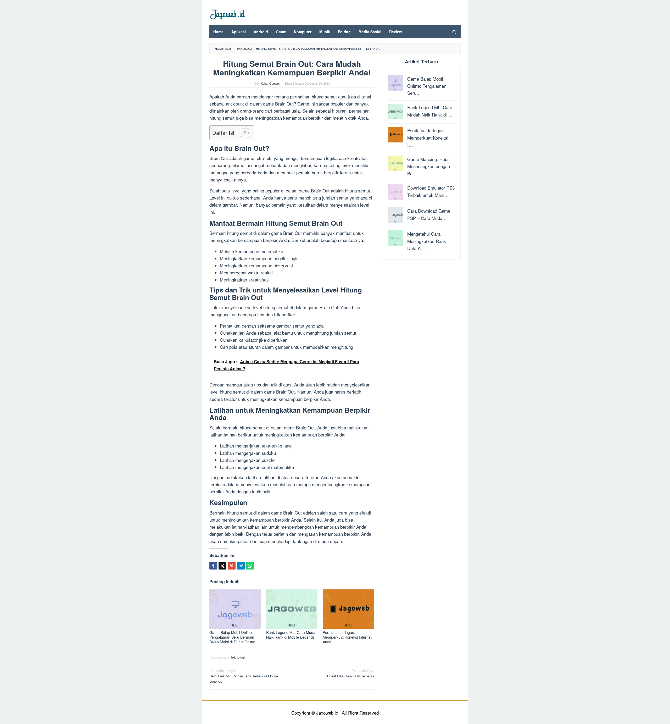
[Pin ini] (232, 566)
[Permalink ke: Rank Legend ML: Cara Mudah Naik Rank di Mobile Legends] (292, 608)
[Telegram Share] (241, 566)
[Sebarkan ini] (213, 566)
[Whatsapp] (250, 566)
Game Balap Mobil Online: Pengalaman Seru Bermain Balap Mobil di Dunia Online (232, 637)
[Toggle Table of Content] (243, 132)
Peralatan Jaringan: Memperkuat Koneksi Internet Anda (347, 637)
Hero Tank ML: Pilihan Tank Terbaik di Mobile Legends (243, 676)
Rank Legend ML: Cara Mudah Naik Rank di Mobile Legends (291, 635)
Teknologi (237, 657)
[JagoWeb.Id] (227, 13)
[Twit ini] (222, 566)
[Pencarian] (454, 31)
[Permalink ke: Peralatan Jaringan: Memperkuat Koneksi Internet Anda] (348, 608)
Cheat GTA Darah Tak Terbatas (350, 673)
